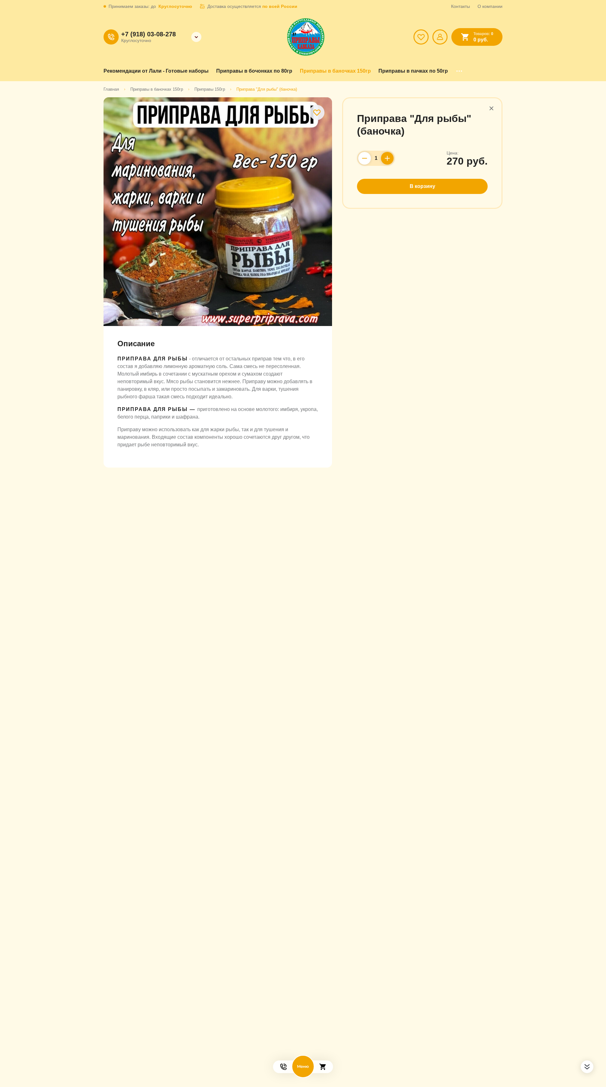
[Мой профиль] (440, 37)
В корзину (422, 186)
